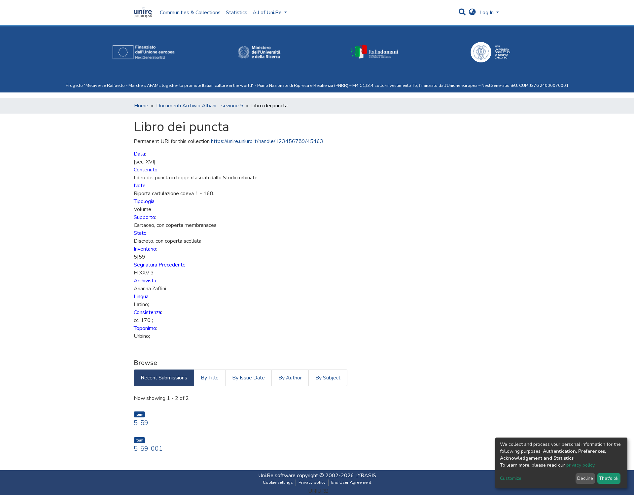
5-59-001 (148, 448)
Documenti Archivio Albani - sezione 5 (199, 105)
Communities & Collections (190, 12)
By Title (210, 377)
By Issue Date (248, 377)
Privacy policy (312, 482)
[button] (472, 13)
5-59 (141, 422)
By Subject (327, 377)
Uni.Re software (277, 475)
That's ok (608, 478)
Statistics (236, 12)
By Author (290, 377)
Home (141, 105)
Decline (585, 478)
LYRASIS (365, 475)
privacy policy (580, 465)
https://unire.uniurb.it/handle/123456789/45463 (267, 141)
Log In (487, 12)
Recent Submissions (164, 377)
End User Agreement (351, 482)
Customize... (512, 478)
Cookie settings (278, 482)
